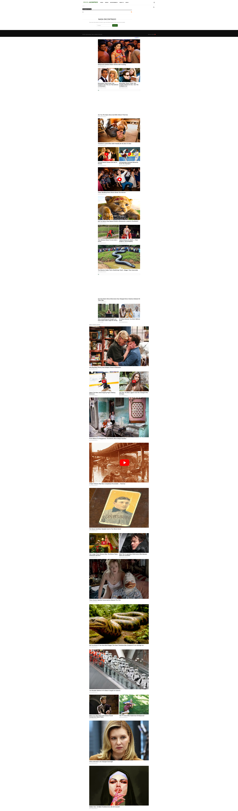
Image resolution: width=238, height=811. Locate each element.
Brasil (101, 2)
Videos (127, 2)
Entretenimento (114, 2)
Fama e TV (121, 2)
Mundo (106, 2)
